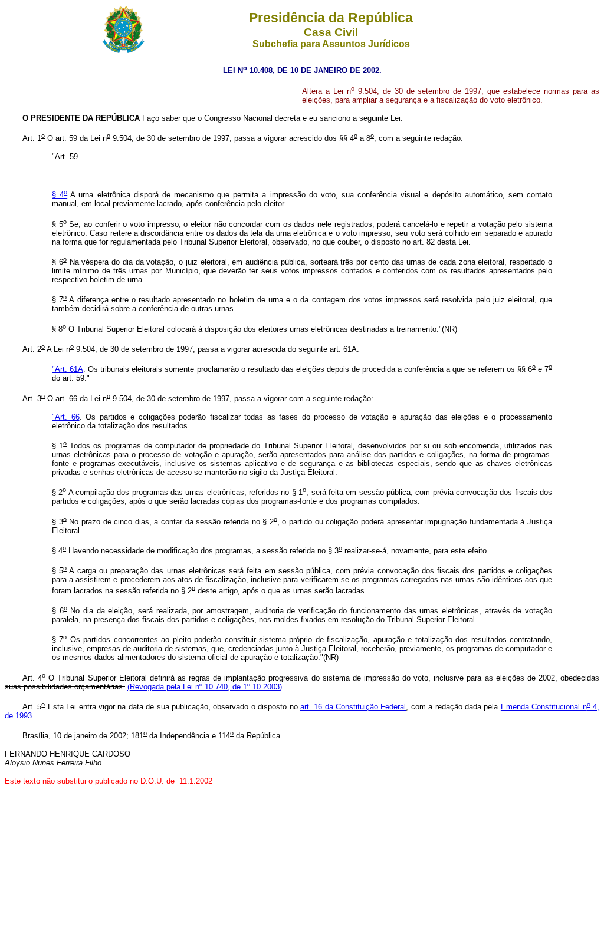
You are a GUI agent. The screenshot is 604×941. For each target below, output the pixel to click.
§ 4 (59, 194)
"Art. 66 (66, 416)
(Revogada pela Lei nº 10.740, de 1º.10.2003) (204, 686)
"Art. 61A (67, 369)
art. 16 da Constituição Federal (353, 706)
